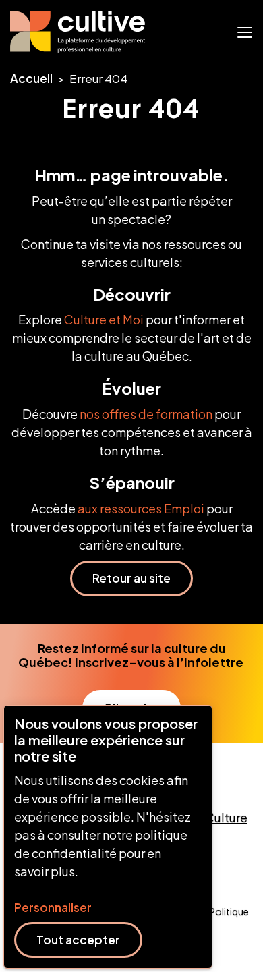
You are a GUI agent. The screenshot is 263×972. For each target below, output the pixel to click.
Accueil (31, 78)
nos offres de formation (146, 414)
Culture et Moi (104, 319)
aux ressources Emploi (141, 508)
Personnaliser (53, 907)
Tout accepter (78, 939)
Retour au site (131, 578)
